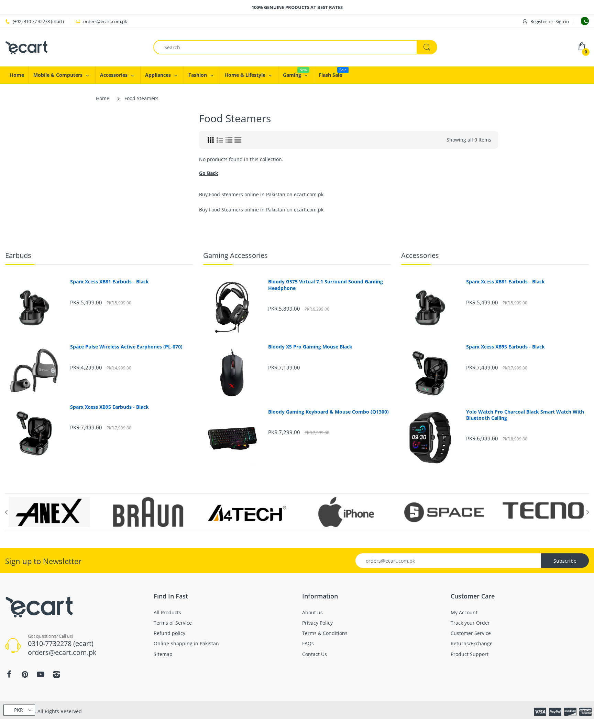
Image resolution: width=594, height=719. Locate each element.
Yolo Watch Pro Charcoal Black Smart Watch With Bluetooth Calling (525, 415)
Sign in (562, 21)
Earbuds (18, 255)
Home (102, 98)
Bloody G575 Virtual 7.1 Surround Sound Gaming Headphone (325, 285)
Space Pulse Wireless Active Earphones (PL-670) (126, 347)
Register (538, 21)
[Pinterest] (25, 674)
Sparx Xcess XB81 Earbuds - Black (109, 282)
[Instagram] (56, 674)
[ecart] (26, 46)
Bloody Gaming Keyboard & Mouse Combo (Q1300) (328, 412)
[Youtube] (40, 674)
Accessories (420, 255)
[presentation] (6, 512)
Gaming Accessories (235, 255)
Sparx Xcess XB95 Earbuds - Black (109, 407)
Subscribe (564, 561)
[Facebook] (9, 674)
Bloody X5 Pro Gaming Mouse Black (310, 347)
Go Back (208, 173)
